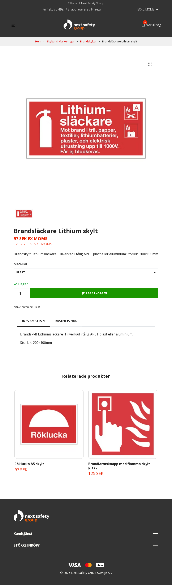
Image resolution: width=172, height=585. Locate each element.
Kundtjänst (23, 533)
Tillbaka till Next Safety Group (86, 3)
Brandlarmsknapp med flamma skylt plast (119, 465)
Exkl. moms (146, 9)
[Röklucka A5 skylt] (48, 424)
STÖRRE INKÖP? (27, 545)
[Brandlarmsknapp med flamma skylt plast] (122, 424)
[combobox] (86, 272)
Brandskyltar (88, 41)
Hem (38, 41)
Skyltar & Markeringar (60, 41)
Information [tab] (33, 320)
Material (20, 264)
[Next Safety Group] (79, 25)
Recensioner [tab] (66, 320)
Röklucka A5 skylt (29, 463)
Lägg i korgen (96, 293)
